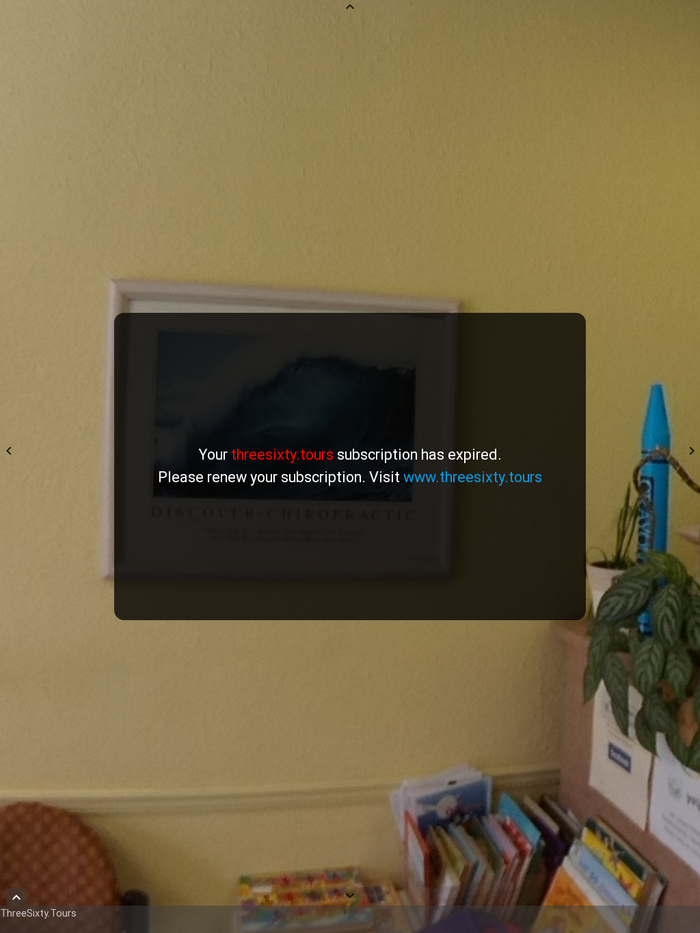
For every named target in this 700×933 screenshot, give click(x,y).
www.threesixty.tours (472, 477)
